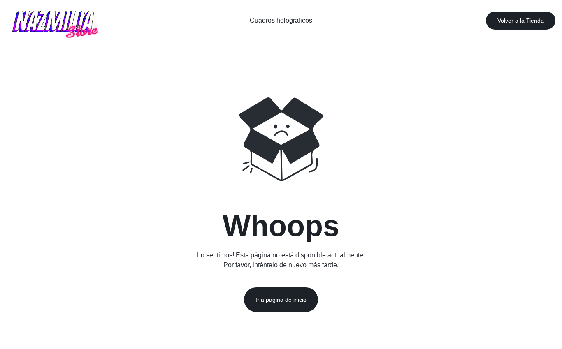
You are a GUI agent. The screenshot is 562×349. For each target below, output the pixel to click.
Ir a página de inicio (281, 299)
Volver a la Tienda (520, 20)
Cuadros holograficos (281, 20)
